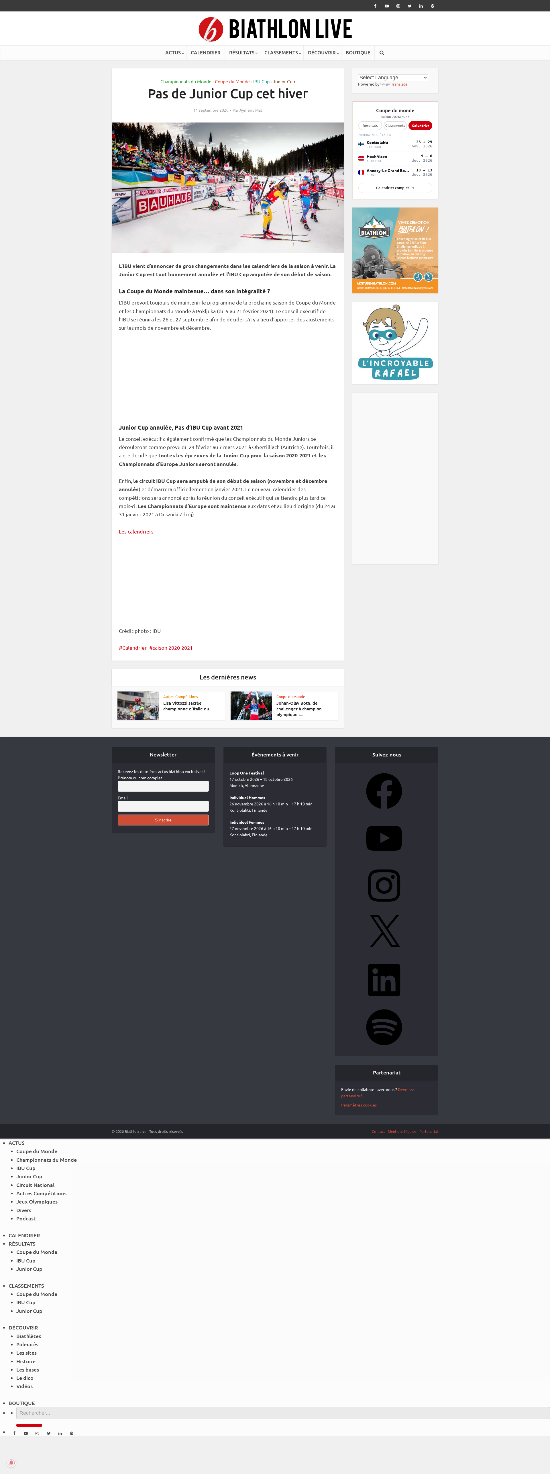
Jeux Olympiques (37, 1201)
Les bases (27, 1369)
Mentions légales (402, 1131)
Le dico (25, 1377)
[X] (384, 952)
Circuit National (35, 1184)
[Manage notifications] (11, 1462)
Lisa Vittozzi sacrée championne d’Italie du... (188, 706)
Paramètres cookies (359, 1104)
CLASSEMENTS (281, 52)
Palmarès (27, 1344)
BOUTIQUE (358, 52)
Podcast (26, 1218)
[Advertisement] (228, 381)
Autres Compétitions (180, 696)
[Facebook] (384, 810)
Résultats (370, 125)
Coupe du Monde (232, 81)
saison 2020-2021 (173, 648)
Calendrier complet (392, 187)
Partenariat (428, 1131)
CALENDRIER (206, 52)
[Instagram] (384, 905)
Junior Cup (284, 81)
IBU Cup (261, 81)
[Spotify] (384, 1047)
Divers (23, 1210)
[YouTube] (384, 858)
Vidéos (24, 1386)
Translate (399, 83)
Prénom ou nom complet (140, 777)
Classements (395, 125)
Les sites (26, 1352)
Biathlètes (28, 1336)
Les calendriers (136, 531)
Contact (378, 1131)
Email (123, 797)
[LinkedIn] (384, 999)
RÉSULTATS (241, 52)
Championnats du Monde (185, 81)
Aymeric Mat (250, 109)
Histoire (26, 1361)
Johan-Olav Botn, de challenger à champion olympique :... (299, 709)
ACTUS (173, 52)
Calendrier (134, 648)
